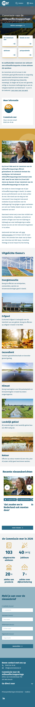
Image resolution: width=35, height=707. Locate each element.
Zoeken (19, 3)
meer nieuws (16, 528)
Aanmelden (16, 646)
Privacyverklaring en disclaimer (12, 692)
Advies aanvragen (16, 25)
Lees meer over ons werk (19, 90)
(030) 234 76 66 (14, 122)
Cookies (27, 692)
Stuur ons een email (17, 120)
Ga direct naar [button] (8, 683)
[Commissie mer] (5, 3)
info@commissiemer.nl (13, 668)
